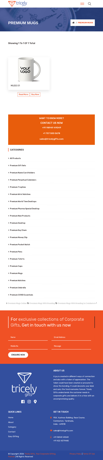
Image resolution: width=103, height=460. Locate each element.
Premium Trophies (18, 187)
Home (10, 417)
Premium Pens (16, 252)
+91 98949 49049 (51, 127)
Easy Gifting (13, 436)
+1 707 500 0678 (51, 133)
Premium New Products (20, 216)
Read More (23, 94)
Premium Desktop (17, 223)
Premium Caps (16, 266)
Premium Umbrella (18, 288)
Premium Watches (17, 280)
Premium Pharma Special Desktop (24, 209)
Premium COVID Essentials (21, 295)
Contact (11, 432)
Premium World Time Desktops (23, 201)
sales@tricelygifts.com (52, 139)
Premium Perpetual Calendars (23, 180)
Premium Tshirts (17, 259)
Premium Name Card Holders (22, 173)
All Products (15, 158)
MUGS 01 (15, 85)
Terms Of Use (89, 454)
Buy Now (35, 94)
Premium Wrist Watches (20, 194)
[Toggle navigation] (82, 3)
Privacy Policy (76, 454)
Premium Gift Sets (18, 166)
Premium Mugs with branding (37, 303)
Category (12, 427)
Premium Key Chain (18, 230)
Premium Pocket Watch (20, 245)
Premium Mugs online (12, 303)
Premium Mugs (16, 273)
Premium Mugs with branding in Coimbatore (72, 303)
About (11, 422)
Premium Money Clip (18, 237)
